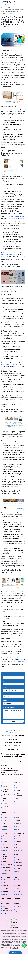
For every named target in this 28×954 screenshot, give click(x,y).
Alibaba (5, 826)
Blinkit (4, 858)
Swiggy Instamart (7, 864)
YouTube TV (19, 885)
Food (17, 788)
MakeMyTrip (19, 863)
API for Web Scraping (6, 807)
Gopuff (18, 820)
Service (4, 693)
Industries (5, 700)
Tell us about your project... (9, 707)
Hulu (17, 882)
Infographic (6, 913)
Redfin (4, 880)
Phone (4, 687)
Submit (13, 721)
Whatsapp (18, 844)
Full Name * (5, 675)
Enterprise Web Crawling (7, 790)
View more (4, 829)
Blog (7, 7)
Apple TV (18, 888)
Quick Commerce (19, 794)
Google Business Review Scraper (10, 401)
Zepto (4, 861)
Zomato (18, 826)
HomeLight (5, 891)
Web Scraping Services (6, 785)
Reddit (18, 838)
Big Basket (5, 836)
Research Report (7, 910)
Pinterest (18, 841)
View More (4, 850)
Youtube (18, 847)
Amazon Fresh (6, 867)
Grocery (18, 790)
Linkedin (18, 836)
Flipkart (5, 817)
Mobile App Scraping (6, 799)
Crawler (5, 803)
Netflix (17, 880)
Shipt (4, 838)
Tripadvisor (19, 857)
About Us (18, 906)
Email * (4, 681)
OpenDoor (5, 888)
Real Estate (19, 801)
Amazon (5, 814)
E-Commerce (19, 785)
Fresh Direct (6, 847)
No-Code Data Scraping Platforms (15, 216)
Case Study (6, 908)
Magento (5, 820)
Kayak (17, 860)
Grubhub (18, 814)
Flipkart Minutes (7, 870)
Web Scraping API (6, 795)
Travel (17, 798)
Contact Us (19, 912)
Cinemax (18, 891)
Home (2, 7)
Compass (5, 885)
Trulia (4, 882)
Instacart (18, 817)
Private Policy (19, 909)
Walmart (5, 823)
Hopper (18, 868)
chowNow (18, 823)
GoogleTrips (19, 865)
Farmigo (5, 844)
